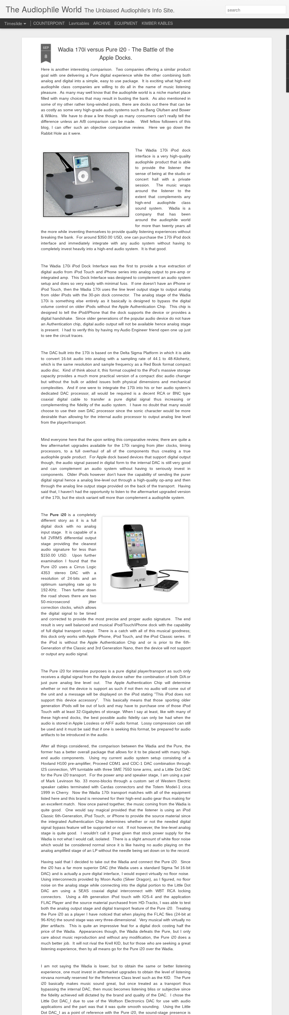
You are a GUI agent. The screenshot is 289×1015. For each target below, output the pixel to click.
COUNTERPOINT (49, 23)
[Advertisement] (221, 132)
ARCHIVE (101, 23)
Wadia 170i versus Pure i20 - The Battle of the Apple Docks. (116, 53)
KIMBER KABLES (157, 23)
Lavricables (79, 23)
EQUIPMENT (126, 23)
